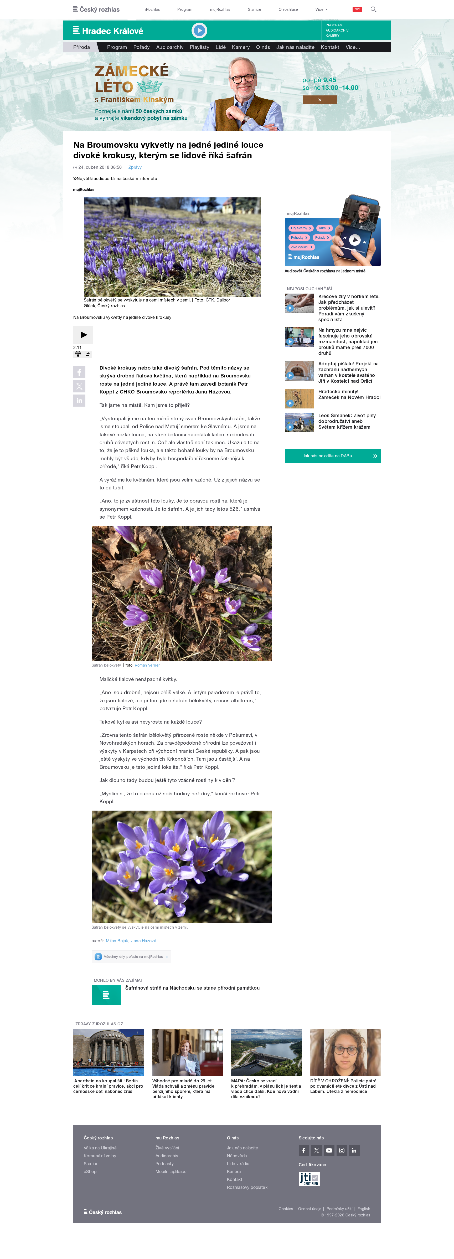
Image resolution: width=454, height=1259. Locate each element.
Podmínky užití (339, 1209)
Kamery (332, 36)
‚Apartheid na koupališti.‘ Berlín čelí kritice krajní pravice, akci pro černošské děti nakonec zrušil (108, 1086)
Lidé (221, 47)
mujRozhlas (220, 9)
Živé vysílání (299, 247)
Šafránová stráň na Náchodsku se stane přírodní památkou (192, 988)
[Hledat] (374, 9)
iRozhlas (152, 9)
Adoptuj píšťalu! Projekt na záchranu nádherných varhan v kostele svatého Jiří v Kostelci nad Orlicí (348, 372)
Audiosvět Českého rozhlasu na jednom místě (325, 271)
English (364, 1209)
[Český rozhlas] (96, 9)
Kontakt (330, 47)
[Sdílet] (87, 354)
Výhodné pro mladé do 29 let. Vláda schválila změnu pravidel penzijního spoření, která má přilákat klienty (184, 1088)
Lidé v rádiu (238, 1163)
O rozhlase (288, 9)
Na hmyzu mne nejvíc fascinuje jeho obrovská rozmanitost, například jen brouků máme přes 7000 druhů (348, 341)
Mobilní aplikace (171, 1171)
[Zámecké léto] (227, 91)
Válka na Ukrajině (100, 1147)
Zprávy (135, 167)
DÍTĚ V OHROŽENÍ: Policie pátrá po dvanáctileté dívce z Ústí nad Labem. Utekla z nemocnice (343, 1086)
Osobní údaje (310, 1209)
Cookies (286, 1209)
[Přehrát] (83, 335)
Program (184, 9)
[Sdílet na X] (79, 386)
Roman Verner (147, 665)
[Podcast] (78, 354)
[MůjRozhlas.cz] (83, 190)
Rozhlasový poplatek (247, 1187)
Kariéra (234, 1171)
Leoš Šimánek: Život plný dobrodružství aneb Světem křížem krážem (347, 421)
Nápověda (237, 1155)
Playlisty (199, 47)
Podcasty (165, 1163)
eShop (90, 1171)
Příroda (81, 47)
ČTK (210, 300)
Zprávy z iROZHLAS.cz (99, 1024)
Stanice (254, 9)
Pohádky (297, 237)
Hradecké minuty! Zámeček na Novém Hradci (349, 394)
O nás (263, 47)
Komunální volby (100, 1155)
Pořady (141, 47)
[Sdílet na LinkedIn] (79, 401)
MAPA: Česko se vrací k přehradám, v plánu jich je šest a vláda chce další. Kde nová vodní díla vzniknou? (266, 1088)
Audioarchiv (337, 30)
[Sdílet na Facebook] (79, 372)
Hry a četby (299, 228)
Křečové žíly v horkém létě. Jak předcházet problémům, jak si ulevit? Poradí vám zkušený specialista (349, 308)
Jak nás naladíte (295, 47)
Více (353, 47)
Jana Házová (143, 940)
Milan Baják (117, 940)
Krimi (322, 228)
